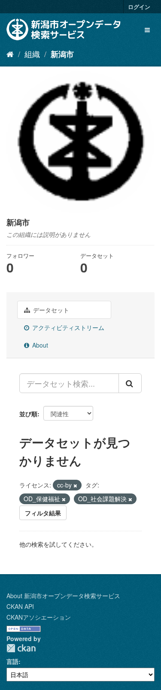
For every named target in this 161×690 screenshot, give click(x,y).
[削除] (75, 485)
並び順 (28, 413)
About (39, 345)
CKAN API (20, 606)
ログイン (139, 7)
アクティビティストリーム (67, 327)
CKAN (21, 648)
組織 (32, 53)
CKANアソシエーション (38, 617)
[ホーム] (10, 53)
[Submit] (130, 383)
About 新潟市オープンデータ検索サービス (63, 595)
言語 (12, 661)
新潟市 (62, 54)
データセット (50, 310)
